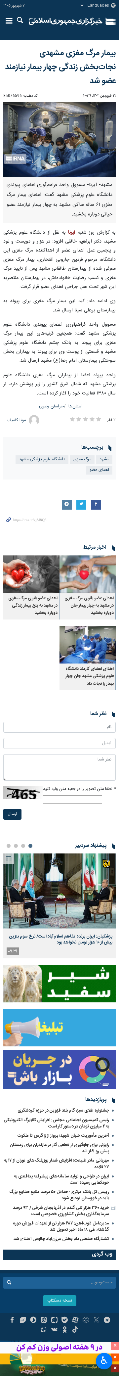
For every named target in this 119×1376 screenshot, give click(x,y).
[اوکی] (64, 1330)
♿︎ (104, 1360)
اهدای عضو (99, 470)
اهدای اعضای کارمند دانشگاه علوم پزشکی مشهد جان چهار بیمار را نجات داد (89, 676)
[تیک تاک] (75, 1330)
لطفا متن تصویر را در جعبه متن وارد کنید (79, 789)
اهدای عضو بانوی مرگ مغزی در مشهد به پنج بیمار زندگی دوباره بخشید (33, 606)
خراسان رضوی (51, 406)
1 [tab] (30, 846)
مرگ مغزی (82, 459)
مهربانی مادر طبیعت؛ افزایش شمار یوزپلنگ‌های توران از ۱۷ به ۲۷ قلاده (56, 1163)
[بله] (64, 1320)
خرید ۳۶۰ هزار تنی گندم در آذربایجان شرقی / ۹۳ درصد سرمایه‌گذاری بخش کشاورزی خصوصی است (61, 1211)
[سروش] (33, 1320)
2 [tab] (23, 846)
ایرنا (65, 21)
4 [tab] (9, 846)
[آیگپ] (54, 1320)
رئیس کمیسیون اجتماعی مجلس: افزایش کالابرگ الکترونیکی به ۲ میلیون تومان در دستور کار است (56, 1123)
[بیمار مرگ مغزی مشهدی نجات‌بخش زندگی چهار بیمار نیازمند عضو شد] (59, 139)
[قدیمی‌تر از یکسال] (88, 574)
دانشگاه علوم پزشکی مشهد (42, 459)
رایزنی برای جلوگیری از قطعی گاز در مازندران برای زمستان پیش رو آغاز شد (59, 1148)
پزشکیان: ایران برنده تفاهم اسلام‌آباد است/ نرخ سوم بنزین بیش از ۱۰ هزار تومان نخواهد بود (60, 939)
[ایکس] (96, 1320)
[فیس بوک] (12, 1320)
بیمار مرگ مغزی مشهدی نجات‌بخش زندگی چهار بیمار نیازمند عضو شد (60, 67)
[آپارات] (75, 1320)
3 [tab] (16, 846)
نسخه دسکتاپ (59, 1300)
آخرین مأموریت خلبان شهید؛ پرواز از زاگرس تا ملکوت (63, 1135)
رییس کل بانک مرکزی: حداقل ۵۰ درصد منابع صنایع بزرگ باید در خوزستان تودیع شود (59, 1195)
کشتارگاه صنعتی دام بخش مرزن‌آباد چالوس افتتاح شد (61, 1239)
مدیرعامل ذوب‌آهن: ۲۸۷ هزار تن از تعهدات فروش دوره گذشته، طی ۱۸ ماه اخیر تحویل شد (61, 1226)
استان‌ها (75, 406)
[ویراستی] (22, 1320)
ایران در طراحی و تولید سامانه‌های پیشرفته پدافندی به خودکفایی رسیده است (61, 1179)
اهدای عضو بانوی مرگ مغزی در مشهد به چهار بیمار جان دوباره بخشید (89, 606)
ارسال (12, 814)
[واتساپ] (43, 1330)
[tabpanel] (59, 905)
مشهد (104, 459)
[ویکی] (54, 1330)
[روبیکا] (85, 1320)
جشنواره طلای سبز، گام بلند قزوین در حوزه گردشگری (63, 1110)
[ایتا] (43, 1320)
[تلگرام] (106, 1320)
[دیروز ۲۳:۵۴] (59, 891)
